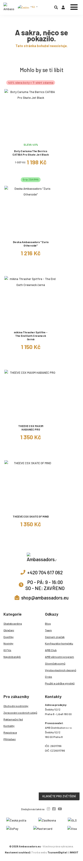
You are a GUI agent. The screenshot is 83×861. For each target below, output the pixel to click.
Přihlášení (9, 739)
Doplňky (8, 636)
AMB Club (51, 650)
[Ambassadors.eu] (9, 7)
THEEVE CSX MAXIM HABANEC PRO (30, 427)
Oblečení (8, 630)
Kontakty (9, 725)
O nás (48, 676)
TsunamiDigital (57, 852)
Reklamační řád (13, 719)
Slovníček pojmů (55, 663)
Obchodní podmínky (15, 705)
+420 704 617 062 (45, 572)
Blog (48, 623)
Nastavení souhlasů (17, 852)
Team (48, 630)
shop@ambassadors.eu (44, 597)
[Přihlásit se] (63, 8)
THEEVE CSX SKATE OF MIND (31, 516)
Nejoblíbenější (12, 656)
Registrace (10, 732)
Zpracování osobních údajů (20, 712)
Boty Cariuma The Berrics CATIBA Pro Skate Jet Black (30, 152)
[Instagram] (48, 809)
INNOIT (74, 852)
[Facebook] (54, 809)
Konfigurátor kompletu (59, 643)
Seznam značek (55, 636)
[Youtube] (60, 809)
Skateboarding (12, 623)
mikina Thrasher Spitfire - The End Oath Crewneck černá (30, 336)
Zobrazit (30, 138)
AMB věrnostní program (59, 656)
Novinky (8, 643)
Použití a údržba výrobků (59, 683)
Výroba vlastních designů (60, 670)
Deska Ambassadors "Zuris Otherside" (31, 243)
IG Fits (7, 650)
